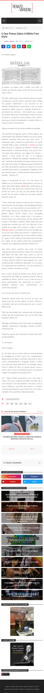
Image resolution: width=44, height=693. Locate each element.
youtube (12, 482)
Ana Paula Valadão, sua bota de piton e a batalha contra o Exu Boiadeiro (22, 529)
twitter (34, 482)
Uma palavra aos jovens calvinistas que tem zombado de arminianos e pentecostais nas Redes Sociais (22, 519)
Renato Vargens (29, 686)
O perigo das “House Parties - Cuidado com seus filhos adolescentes (22, 584)
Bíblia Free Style (32, 87)
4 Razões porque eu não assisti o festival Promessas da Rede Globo (22, 595)
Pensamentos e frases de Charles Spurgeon (22, 551)
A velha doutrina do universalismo (22, 540)
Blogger (36, 689)
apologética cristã (21, 28)
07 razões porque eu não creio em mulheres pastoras (22, 507)
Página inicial (9, 28)
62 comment (29, 41)
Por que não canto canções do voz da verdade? (22, 562)
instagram (12, 476)
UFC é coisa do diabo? (22, 573)
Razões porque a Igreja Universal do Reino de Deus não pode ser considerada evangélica (22, 496)
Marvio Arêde (19, 689)
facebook (34, 476)
